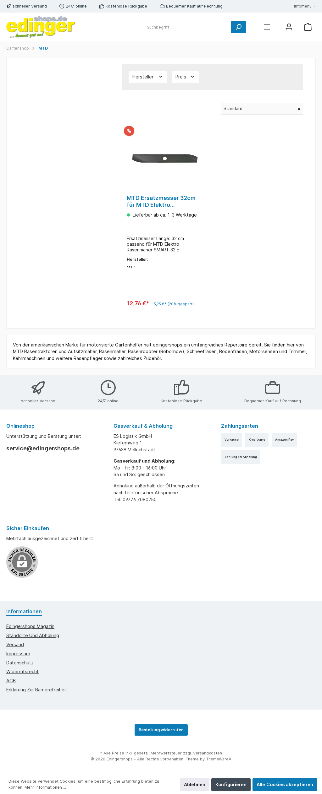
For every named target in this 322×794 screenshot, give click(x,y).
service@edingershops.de (43, 448)
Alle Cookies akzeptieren (285, 784)
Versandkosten (207, 753)
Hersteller (143, 76)
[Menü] (267, 27)
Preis (181, 76)
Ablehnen (194, 784)
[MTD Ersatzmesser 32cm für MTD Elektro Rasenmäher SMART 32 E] (165, 158)
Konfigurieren (231, 784)
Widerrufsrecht (22, 671)
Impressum (18, 653)
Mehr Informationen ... (45, 787)
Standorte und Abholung (32, 635)
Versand (15, 644)
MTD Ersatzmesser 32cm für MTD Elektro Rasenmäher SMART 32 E (161, 201)
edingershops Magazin (30, 626)
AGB (11, 680)
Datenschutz (20, 662)
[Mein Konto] (289, 27)
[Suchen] (238, 27)
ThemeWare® (218, 759)
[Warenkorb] (308, 27)
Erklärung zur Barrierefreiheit (36, 689)
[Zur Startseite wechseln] (40, 27)
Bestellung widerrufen (161, 729)
